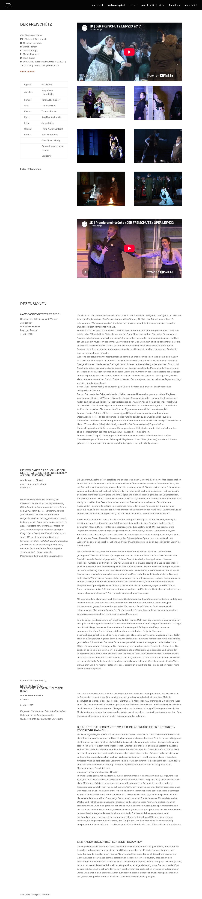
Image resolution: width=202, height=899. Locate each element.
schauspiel (116, 5)
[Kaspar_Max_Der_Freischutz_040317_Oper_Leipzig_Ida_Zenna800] (101, 205)
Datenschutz (43, 895)
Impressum (31, 895)
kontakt (191, 5)
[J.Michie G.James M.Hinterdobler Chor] (158, 205)
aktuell (97, 5)
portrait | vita (153, 5)
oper (133, 5)
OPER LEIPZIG (28, 71)
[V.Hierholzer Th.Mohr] (101, 162)
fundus (175, 5)
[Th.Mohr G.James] (101, 117)
